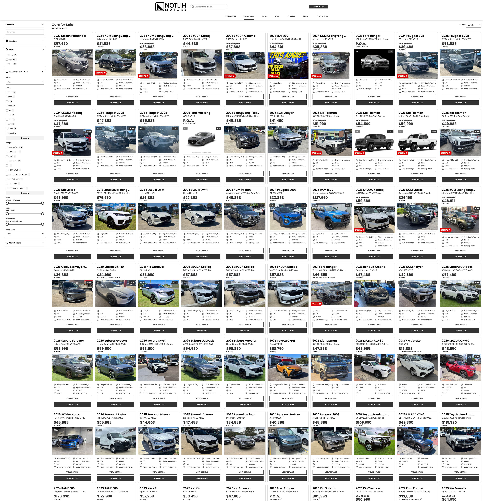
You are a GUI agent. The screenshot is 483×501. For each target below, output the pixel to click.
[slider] (7, 203)
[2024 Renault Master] (115, 441)
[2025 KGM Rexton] (244, 216)
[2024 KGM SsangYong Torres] (115, 62)
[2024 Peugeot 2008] (288, 216)
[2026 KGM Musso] (417, 216)
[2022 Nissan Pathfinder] (72, 62)
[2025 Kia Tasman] (331, 142)
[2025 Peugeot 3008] (331, 441)
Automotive (230, 16)
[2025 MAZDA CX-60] (374, 367)
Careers (291, 16)
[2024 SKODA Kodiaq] (72, 142)
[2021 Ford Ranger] (331, 293)
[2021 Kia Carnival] (158, 293)
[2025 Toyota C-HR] (158, 367)
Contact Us (322, 16)
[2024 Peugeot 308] (417, 65)
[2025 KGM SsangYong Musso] (460, 219)
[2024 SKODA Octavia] (244, 65)
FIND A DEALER (318, 7)
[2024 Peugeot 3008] (115, 139)
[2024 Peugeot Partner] (288, 441)
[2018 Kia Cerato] (417, 367)
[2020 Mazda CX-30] (115, 293)
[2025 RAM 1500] (331, 216)
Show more (25, 138)
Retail (264, 16)
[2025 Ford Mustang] (201, 139)
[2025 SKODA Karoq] (72, 441)
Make (8, 77)
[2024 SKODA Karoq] (201, 62)
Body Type (10, 229)
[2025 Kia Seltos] (72, 216)
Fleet (277, 16)
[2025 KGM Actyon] (288, 139)
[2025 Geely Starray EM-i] (72, 293)
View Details (72, 96)
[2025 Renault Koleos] (244, 441)
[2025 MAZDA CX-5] (417, 441)
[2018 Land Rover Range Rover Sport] (115, 216)
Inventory (249, 16)
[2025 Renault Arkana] (374, 293)
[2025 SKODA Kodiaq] (374, 219)
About (306, 16)
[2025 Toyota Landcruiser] (460, 441)
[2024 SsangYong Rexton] (244, 139)
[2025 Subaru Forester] (72, 367)
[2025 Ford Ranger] (374, 62)
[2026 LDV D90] (288, 65)
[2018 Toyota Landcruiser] (374, 441)
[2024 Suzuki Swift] (158, 216)
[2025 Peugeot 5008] (460, 62)
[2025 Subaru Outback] (460, 293)
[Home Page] (171, 6)
